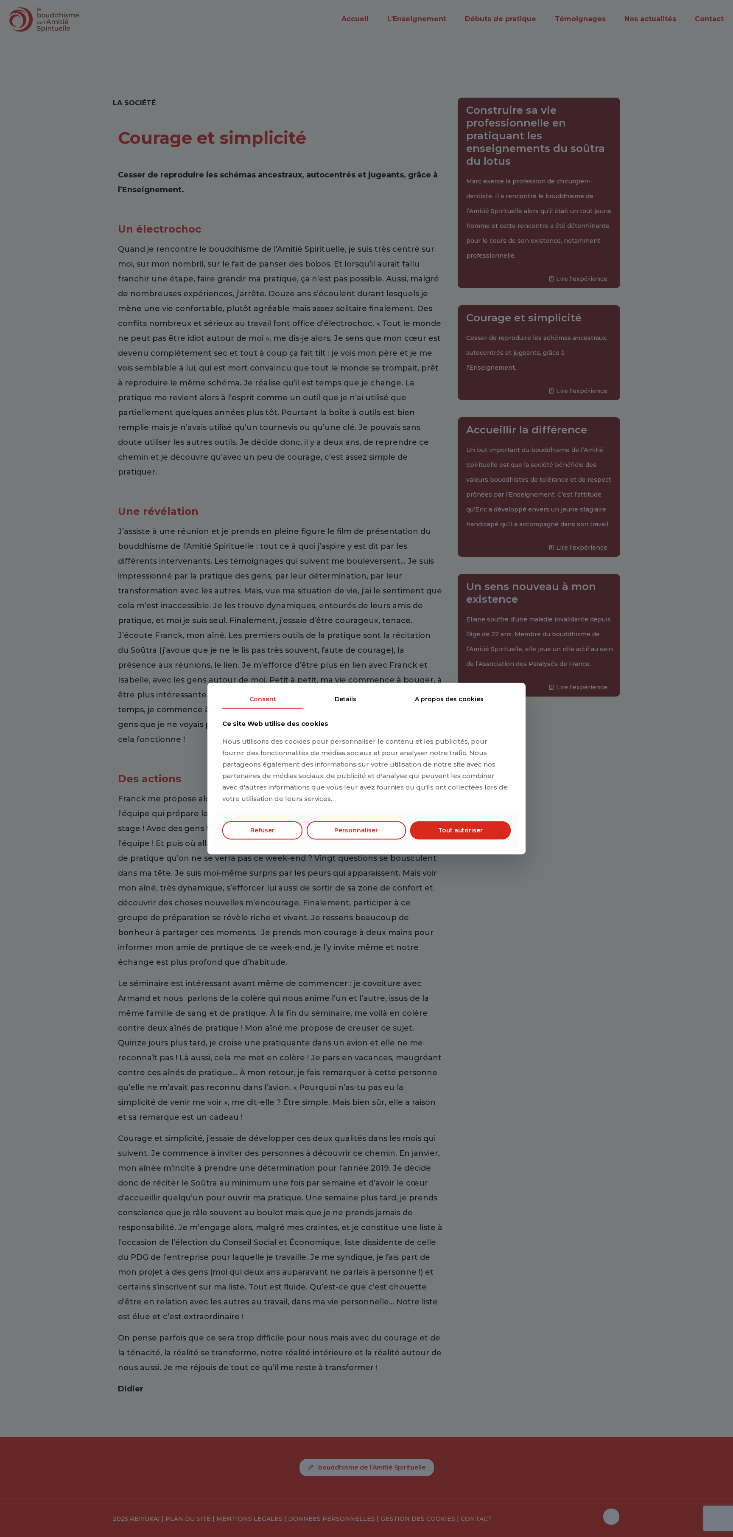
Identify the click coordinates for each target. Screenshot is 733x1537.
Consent (262, 698)
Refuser (262, 830)
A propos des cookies (449, 698)
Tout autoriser (460, 830)
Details (345, 698)
